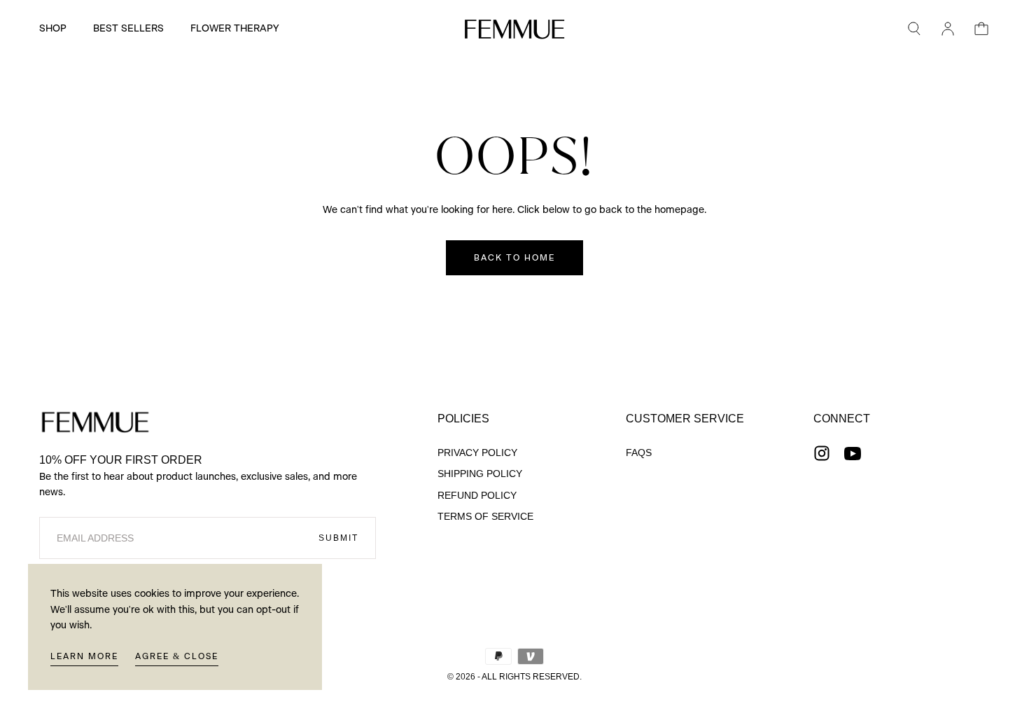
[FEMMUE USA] (95, 422)
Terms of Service (485, 516)
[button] (914, 28)
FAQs (639, 452)
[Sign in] (947, 28)
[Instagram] (821, 453)
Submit (338, 538)
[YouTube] (852, 453)
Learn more (84, 656)
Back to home (514, 258)
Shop (52, 29)
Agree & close (176, 656)
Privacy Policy (477, 452)
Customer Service (685, 418)
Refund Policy (477, 495)
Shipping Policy (480, 473)
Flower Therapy (234, 29)
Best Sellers (128, 29)
